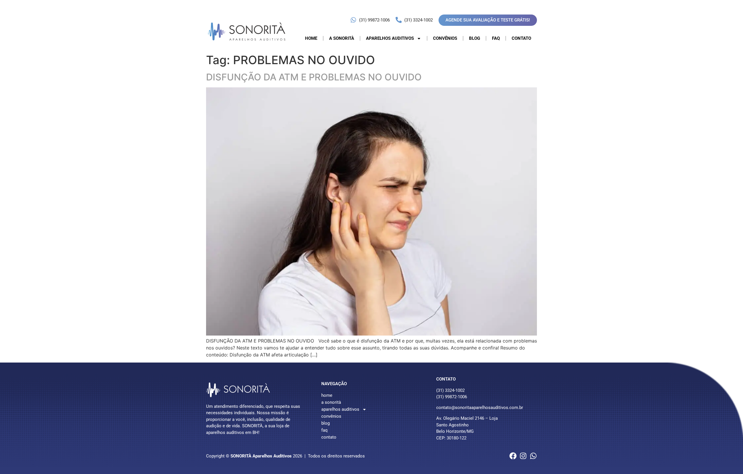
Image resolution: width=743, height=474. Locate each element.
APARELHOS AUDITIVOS (390, 38)
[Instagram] (523, 455)
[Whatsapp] (533, 455)
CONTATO (521, 38)
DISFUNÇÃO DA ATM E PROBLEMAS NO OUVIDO (314, 77)
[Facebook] (513, 455)
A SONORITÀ (341, 38)
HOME (311, 38)
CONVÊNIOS (445, 38)
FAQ (496, 38)
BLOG (474, 38)
